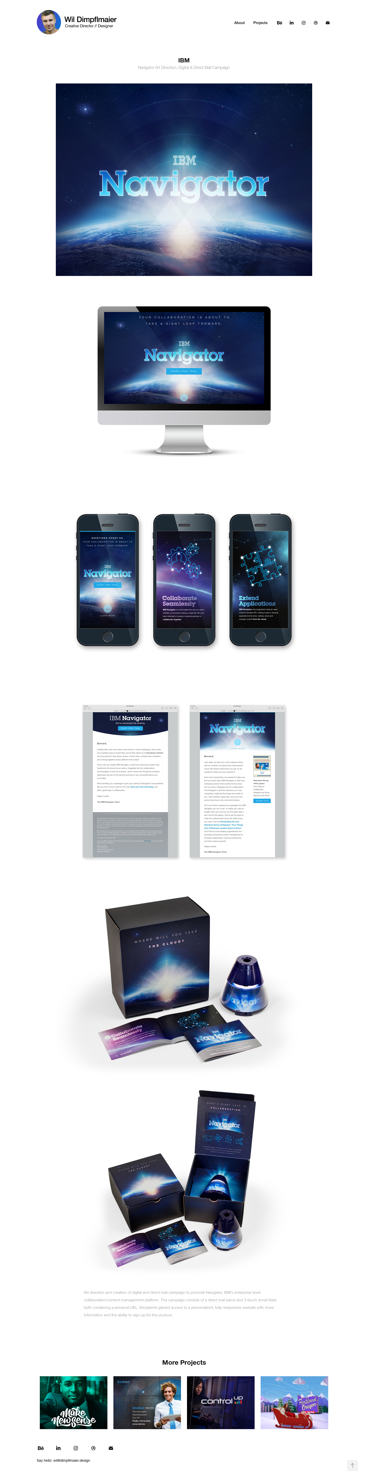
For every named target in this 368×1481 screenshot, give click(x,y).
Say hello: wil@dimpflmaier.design (63, 1460)
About (239, 22)
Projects (260, 22)
